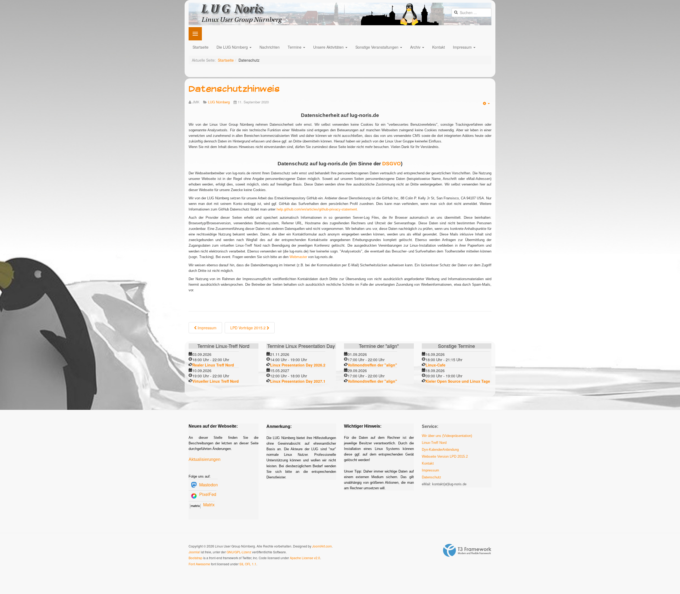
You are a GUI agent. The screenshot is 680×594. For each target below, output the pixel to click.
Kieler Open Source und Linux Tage (458, 381)
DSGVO (391, 163)
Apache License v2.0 (305, 557)
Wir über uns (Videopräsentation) (447, 436)
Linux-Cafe (435, 365)
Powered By (467, 550)
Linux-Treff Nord (434, 443)
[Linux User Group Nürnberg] (340, 14)
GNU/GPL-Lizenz (239, 552)
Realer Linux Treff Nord (213, 365)
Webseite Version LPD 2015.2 (445, 456)
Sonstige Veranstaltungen (377, 47)
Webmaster (298, 257)
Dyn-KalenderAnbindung (440, 450)
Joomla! (194, 552)
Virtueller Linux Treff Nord (215, 381)
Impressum (463, 47)
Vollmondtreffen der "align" (372, 365)
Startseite (201, 47)
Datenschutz (431, 477)
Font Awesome (199, 564)
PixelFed (207, 494)
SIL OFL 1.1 (247, 564)
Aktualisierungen (204, 459)
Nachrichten (270, 47)
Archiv (416, 47)
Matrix (209, 505)
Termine (295, 47)
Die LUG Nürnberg (232, 47)
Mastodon (208, 485)
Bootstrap (195, 557)
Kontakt (438, 47)
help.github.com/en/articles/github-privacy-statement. (317, 209)
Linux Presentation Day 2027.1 (297, 381)
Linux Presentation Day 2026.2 (297, 365)
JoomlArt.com (322, 546)
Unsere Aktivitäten (329, 47)
